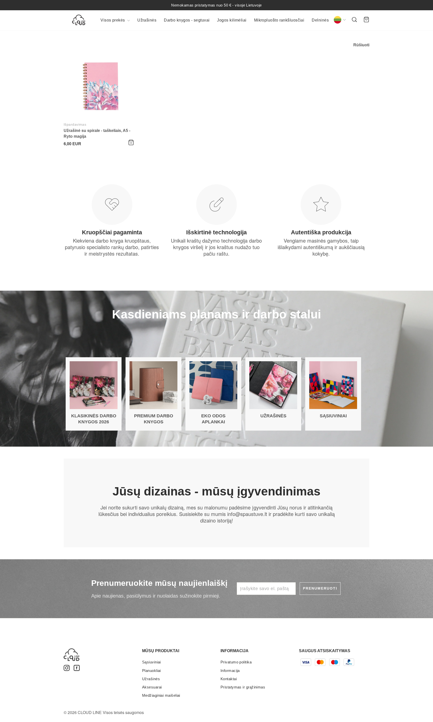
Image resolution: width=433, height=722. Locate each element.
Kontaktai (229, 679)
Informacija (230, 670)
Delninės (320, 20)
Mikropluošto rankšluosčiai (279, 20)
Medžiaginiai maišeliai (161, 695)
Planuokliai (151, 670)
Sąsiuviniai (151, 662)
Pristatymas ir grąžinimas (243, 687)
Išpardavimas (75, 124)
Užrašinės (146, 20)
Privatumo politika (236, 662)
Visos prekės (113, 20)
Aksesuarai (152, 687)
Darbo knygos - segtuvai (186, 20)
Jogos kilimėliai (231, 20)
